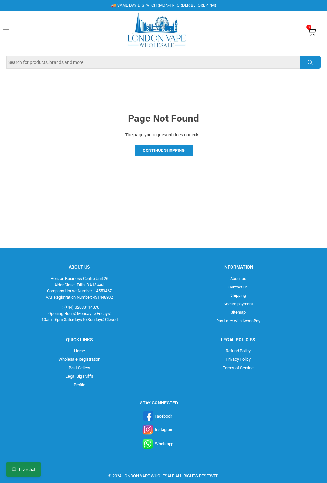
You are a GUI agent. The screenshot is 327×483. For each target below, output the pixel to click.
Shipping (238, 295)
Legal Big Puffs (79, 376)
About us (238, 278)
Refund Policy (238, 351)
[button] (311, 31)
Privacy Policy (238, 359)
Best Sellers (79, 367)
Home (79, 351)
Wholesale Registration (79, 359)
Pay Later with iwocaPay (238, 320)
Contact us (238, 287)
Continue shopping (164, 150)
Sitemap (238, 312)
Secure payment (238, 304)
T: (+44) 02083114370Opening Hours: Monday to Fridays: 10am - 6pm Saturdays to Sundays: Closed (80, 313)
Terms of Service (238, 367)
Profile (79, 384)
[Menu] (5, 31)
